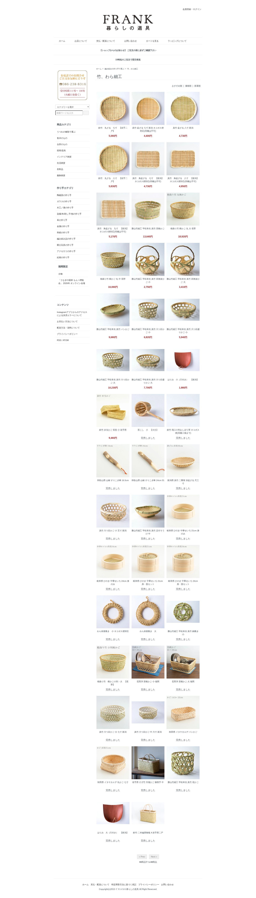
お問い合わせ (130, 41)
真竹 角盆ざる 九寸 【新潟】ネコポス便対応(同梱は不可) (112, 230)
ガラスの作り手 (64, 201)
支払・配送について (105, 41)
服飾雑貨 (61, 175)
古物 (60, 274)
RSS (59, 340)
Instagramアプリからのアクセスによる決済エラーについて (72, 313)
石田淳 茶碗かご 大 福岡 (183, 681)
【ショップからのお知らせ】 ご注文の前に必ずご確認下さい (128, 50)
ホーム (62, 41)
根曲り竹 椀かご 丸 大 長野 (183, 228)
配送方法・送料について (68, 328)
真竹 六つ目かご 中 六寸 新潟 (148, 732)
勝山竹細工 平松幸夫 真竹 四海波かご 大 (183, 280)
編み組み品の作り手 (66, 239)
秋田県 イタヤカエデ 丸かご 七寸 (112, 782)
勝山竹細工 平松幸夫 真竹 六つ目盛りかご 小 (183, 330)
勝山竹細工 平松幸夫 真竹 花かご (183, 782)
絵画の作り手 (63, 257)
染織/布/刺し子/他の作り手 (69, 214)
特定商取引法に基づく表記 (123, 884)
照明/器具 (61, 150)
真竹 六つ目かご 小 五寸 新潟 (113, 530)
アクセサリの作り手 (66, 251)
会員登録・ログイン (192, 9)
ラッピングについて (177, 41)
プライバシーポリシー (67, 334)
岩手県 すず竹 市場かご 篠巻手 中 (148, 782)
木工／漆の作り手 (65, 207)
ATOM (66, 340)
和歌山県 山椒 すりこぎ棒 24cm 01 (148, 480)
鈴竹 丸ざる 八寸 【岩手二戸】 (112, 180)
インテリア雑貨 (64, 157)
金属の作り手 (63, 226)
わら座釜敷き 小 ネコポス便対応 (113, 631)
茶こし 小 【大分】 (148, 430)
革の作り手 (62, 220)
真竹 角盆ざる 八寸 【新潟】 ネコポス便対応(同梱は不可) (183, 180)
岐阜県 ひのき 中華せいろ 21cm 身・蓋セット (148, 582)
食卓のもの (62, 138)
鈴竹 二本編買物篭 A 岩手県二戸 (148, 832)
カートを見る (152, 41)
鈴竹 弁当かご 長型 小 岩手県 (113, 430)
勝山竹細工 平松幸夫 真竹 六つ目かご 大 (112, 381)
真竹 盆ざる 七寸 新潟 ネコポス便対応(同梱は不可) (148, 129)
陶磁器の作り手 (64, 195)
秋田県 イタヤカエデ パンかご (183, 732)
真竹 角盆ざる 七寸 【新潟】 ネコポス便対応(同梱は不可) (148, 180)
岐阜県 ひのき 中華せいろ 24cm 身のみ (113, 582)
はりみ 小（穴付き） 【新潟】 (183, 379)
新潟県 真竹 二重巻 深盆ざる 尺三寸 (183, 482)
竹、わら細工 (132, 69)
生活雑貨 (61, 163)
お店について (81, 41)
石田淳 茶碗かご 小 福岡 (148, 681)
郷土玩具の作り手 (65, 245)
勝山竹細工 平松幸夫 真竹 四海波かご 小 (148, 280)
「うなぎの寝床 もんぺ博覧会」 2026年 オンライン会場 (71, 281)
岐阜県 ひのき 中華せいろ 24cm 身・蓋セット (183, 582)
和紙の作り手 (63, 232)
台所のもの (62, 144)
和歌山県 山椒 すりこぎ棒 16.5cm (113, 480)
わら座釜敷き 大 (148, 631)
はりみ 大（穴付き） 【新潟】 (112, 832)
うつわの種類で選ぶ (66, 132)
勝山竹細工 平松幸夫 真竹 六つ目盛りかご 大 (148, 381)
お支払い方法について (67, 321)
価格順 (188, 86)
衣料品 (60, 169)
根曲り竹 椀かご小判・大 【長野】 (112, 683)
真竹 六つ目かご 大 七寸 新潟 (113, 732)
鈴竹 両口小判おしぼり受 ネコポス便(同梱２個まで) (183, 431)
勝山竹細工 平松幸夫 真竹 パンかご (112, 329)
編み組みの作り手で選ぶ (114, 69)
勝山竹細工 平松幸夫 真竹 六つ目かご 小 (148, 330)
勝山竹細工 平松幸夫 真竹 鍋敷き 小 (183, 633)
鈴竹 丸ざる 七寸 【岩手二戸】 (112, 129)
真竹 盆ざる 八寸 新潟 (183, 128)
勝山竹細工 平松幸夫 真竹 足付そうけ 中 (148, 532)
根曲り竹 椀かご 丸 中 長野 (112, 279)
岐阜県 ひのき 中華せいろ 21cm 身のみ (183, 532)
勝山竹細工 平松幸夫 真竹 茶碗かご (148, 228)
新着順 (197, 86)
